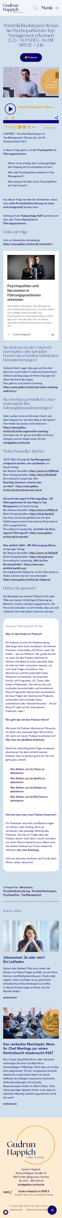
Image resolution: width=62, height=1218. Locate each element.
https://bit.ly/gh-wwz (41, 556)
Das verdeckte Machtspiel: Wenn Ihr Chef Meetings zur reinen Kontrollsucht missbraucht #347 (29, 1048)
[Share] (52, 1210)
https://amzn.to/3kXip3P (43, 553)
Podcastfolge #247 (32, 215)
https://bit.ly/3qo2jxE (42, 514)
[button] (5, 1212)
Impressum (16, 1209)
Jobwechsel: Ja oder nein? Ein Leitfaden (24, 959)
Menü (46, 8)
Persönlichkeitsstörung (16, 891)
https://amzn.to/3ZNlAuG (44, 471)
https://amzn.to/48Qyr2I (43, 510)
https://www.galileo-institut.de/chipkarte (26, 579)
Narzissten (26, 887)
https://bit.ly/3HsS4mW (43, 474)
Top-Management (31, 895)
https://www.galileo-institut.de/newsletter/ (28, 244)
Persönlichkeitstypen (44, 891)
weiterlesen (10, 997)
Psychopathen (11, 895)
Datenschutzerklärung (39, 1209)
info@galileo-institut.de (16, 442)
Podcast (32, 57)
